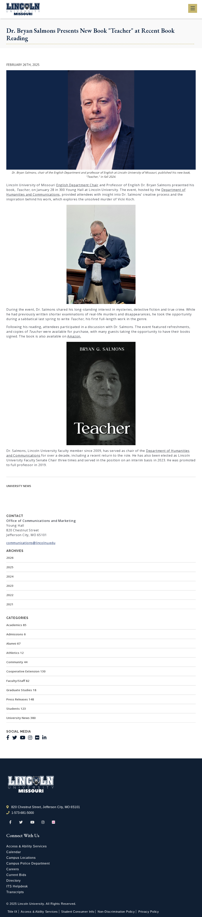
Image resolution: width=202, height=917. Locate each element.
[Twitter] (14, 737)
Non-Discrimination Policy (116, 911)
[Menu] (192, 8)
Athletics (15, 653)
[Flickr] (37, 737)
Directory (13, 880)
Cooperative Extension (26, 671)
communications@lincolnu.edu (30, 543)
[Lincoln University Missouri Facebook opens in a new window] (10, 822)
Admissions (16, 634)
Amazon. (74, 336)
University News (21, 718)
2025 (9, 567)
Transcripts (15, 892)
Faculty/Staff (17, 681)
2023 (9, 586)
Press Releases (20, 699)
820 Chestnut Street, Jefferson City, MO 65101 (45, 807)
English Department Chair (77, 185)
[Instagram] (30, 737)
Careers (12, 869)
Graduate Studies (21, 690)
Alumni (13, 643)
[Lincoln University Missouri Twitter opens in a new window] (21, 822)
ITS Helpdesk (17, 886)
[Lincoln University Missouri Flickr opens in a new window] (53, 822)
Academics (16, 625)
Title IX (12, 911)
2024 (9, 576)
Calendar (13, 852)
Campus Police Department (28, 863)
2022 (9, 595)
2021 (9, 604)
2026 (9, 558)
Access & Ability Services (26, 846)
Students (16, 708)
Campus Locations (21, 857)
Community (16, 662)
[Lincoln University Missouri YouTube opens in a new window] (32, 822)
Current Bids (16, 875)
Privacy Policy (148, 911)
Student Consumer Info (77, 911)
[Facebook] (7, 737)
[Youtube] (22, 737)
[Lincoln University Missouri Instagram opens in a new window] (43, 822)
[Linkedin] (44, 737)
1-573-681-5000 (22, 812)
